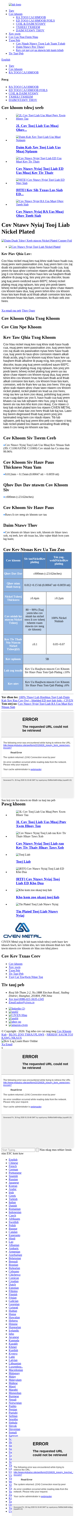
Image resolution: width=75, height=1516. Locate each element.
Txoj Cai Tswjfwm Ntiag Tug (26, 977)
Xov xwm (14, 33)
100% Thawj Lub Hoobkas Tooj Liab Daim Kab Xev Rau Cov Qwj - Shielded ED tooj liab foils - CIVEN (37, 699)
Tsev (11, 10)
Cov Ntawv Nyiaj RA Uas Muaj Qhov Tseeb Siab (40, 214)
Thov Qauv (28, 310)
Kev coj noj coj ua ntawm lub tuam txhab (40, 50)
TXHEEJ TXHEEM (28, 27)
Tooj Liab (23, 861)
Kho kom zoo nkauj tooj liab (37, 897)
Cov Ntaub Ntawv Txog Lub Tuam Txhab (40, 43)
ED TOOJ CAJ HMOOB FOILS (35, 20)
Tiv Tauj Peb (16, 53)
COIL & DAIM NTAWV (31, 23)
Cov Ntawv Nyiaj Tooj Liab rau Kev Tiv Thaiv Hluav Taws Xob (40, 845)
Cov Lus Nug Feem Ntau (23, 37)
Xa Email (6, 1044)
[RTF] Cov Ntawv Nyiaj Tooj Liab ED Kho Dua (38, 881)
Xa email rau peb (11, 310)
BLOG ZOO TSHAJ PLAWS (26, 1034)
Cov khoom (15, 14)
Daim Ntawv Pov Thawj (30, 46)
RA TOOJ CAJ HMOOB (31, 17)
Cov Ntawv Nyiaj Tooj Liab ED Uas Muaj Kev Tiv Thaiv (40, 171)
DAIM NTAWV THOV (30, 30)
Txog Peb (14, 40)
